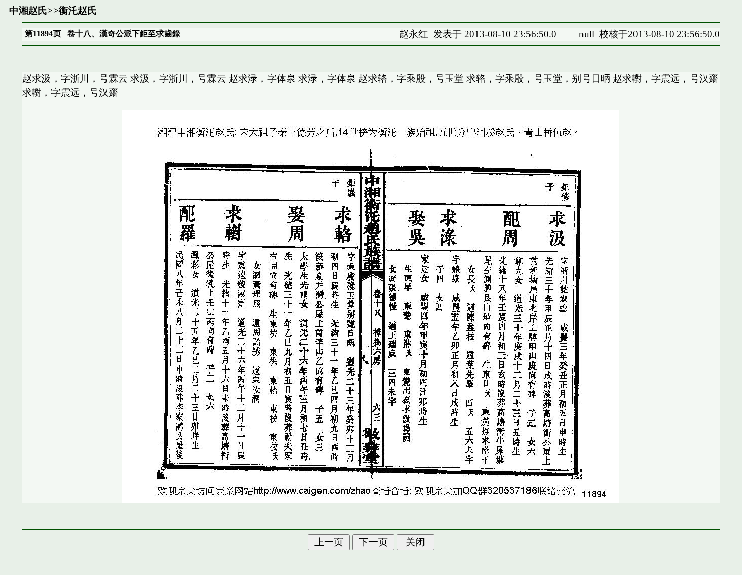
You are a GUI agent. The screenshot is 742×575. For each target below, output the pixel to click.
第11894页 (43, 33)
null (586, 34)
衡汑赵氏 (78, 10)
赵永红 (413, 34)
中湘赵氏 (28, 10)
